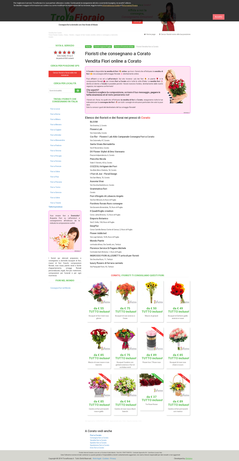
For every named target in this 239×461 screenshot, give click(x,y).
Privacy (113, 459)
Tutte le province (55, 207)
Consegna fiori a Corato (99, 438)
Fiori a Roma (55, 114)
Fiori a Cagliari (55, 130)
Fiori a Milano (55, 119)
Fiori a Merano (55, 125)
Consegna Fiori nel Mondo (60, 288)
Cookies (106, 459)
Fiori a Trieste (55, 203)
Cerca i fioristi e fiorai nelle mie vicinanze (65, 74)
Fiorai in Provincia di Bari (124, 47)
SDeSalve (188, 459)
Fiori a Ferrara (55, 161)
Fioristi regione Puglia (102, 47)
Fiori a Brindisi (55, 135)
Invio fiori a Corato (97, 448)
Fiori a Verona (55, 151)
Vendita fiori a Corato (98, 440)
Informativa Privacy (130, 5)
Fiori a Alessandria (57, 140)
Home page (150, 34)
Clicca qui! (137, 22)
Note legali (97, 459)
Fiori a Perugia (55, 156)
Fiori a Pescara (56, 182)
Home (88, 47)
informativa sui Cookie (111, 5)
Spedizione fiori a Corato (99, 445)
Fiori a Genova (55, 192)
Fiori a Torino (55, 187)
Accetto (218, 17)
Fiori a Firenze (55, 166)
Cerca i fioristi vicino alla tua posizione (175, 34)
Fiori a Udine (55, 172)
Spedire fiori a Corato (98, 443)
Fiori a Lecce (55, 109)
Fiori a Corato (95, 435)
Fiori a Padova (55, 145)
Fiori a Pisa (54, 177)
